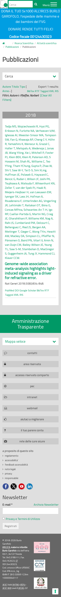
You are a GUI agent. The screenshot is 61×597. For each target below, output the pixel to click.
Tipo (22, 86)
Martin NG (38, 214)
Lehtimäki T (16, 205)
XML (51, 91)
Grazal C (44, 144)
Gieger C (26, 231)
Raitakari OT (32, 205)
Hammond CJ (46, 253)
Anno (5, 91)
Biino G (45, 205)
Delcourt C (42, 223)
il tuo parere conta (32, 430)
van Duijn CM (13, 245)
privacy (8, 473)
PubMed (9, 290)
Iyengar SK (11, 196)
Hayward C (41, 174)
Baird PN (26, 240)
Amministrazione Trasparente (30, 323)
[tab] (30, 341)
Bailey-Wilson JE (33, 245)
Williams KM (36, 218)
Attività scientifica (46, 43)
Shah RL (25, 161)
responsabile (11, 478)
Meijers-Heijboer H (17, 192)
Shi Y (8, 170)
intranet (32, 397)
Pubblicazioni (12, 47)
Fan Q (13, 139)
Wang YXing (16, 152)
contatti (32, 353)
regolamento (11, 456)
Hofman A (36, 196)
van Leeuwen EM (40, 192)
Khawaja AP (26, 139)
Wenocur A (31, 144)
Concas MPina (13, 209)
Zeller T (9, 188)
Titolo (15, 86)
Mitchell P (38, 152)
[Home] (4, 4)
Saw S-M (15, 249)
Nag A (49, 218)
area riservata (32, 364)
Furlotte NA (27, 131)
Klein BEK (15, 157)
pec (32, 386)
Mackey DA (17, 236)
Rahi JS (9, 223)
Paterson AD (40, 157)
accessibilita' (11, 460)
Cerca (9, 77)
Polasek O (27, 174)
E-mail (7, 504)
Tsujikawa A (12, 183)
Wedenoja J (39, 148)
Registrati (11, 526)
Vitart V (38, 240)
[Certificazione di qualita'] (39, 565)
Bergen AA (38, 227)
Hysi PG (44, 126)
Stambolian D (30, 249)
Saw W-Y (17, 170)
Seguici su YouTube (22, 486)
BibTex (30, 91)
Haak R (41, 188)
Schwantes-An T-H (35, 209)
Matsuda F (27, 183)
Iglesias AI (11, 135)
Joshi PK (45, 179)
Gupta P (36, 166)
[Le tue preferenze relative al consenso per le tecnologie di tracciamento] (55, 591)
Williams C (38, 161)
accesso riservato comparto (32, 375)
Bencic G (10, 179)
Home (5, 43)
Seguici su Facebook (6, 486)
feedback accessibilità (16, 464)
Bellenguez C (13, 227)
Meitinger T (12, 231)
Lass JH (24, 196)
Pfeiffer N (47, 236)
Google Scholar (28, 290)
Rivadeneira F (13, 201)
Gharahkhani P (18, 218)
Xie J (27, 152)
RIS (57, 91)
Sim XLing (40, 170)
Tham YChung (21, 166)
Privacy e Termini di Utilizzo (23, 519)
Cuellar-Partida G (20, 214)
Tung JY (32, 253)
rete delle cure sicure (32, 441)
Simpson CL (33, 236)
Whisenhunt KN (45, 183)
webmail (32, 408)
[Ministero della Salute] (40, 583)
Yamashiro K (15, 144)
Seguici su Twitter (14, 486)
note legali (10, 469)
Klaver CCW (12, 258)
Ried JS (26, 227)
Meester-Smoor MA (31, 135)
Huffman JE (12, 174)
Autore (6, 86)
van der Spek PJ (25, 188)
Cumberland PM (25, 223)
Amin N (48, 240)
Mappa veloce (15, 341)
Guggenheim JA (17, 253)
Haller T (10, 148)
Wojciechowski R (28, 126)
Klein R (26, 157)
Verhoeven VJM (45, 131)
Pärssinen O (12, 240)
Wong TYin (39, 231)
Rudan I (21, 179)
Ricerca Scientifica (24, 43)
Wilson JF (33, 179)
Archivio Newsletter (46, 504)
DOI (17, 290)
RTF (37, 91)
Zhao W (47, 166)
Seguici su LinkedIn (30, 486)
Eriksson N (11, 131)
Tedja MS (10, 126)
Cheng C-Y (40, 139)
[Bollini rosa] (42, 547)
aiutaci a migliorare (32, 419)
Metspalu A (23, 148)
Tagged (44, 91)
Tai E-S (28, 170)
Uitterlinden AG (32, 201)
